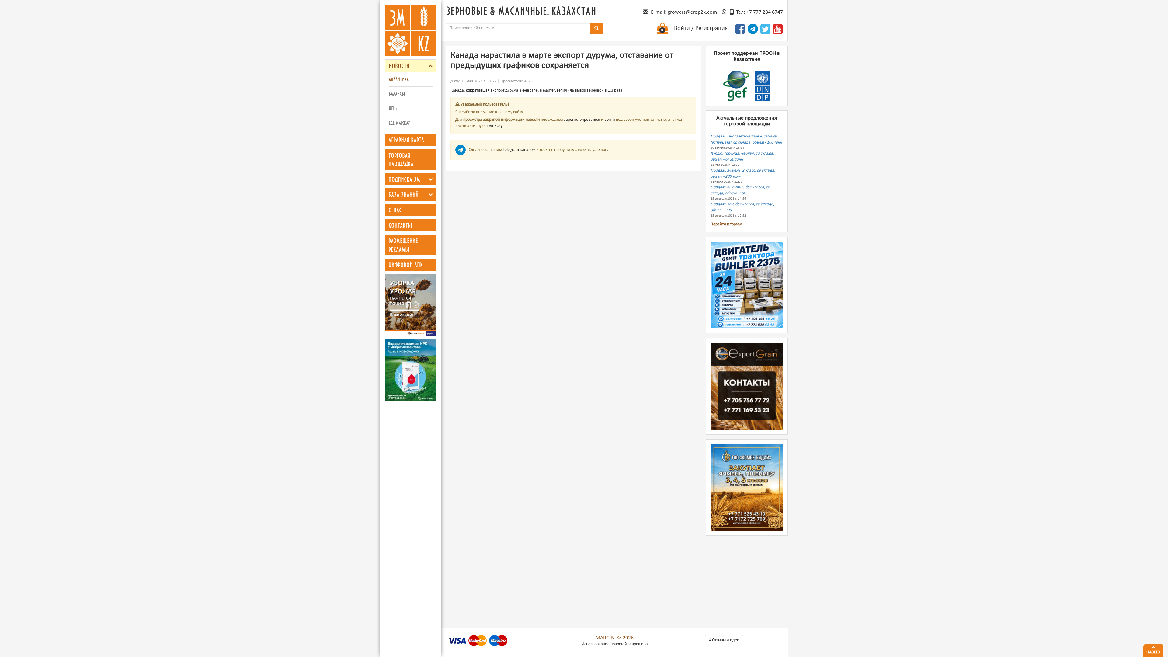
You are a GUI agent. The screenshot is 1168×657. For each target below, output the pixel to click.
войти (609, 119)
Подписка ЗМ (404, 179)
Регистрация (711, 28)
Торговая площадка (400, 159)
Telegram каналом (519, 150)
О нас (395, 210)
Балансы (397, 93)
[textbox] (518, 28)
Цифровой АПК (405, 264)
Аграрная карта (406, 139)
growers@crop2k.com (692, 12)
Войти (682, 28)
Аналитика (399, 79)
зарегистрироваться (582, 119)
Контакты (400, 225)
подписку (493, 125)
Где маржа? (399, 123)
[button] (430, 66)
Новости (399, 66)
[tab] (410, 65)
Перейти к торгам (726, 224)
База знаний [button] (403, 194)
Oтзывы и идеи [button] (725, 640)
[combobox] (518, 28)
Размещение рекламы (403, 245)
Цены (394, 108)
